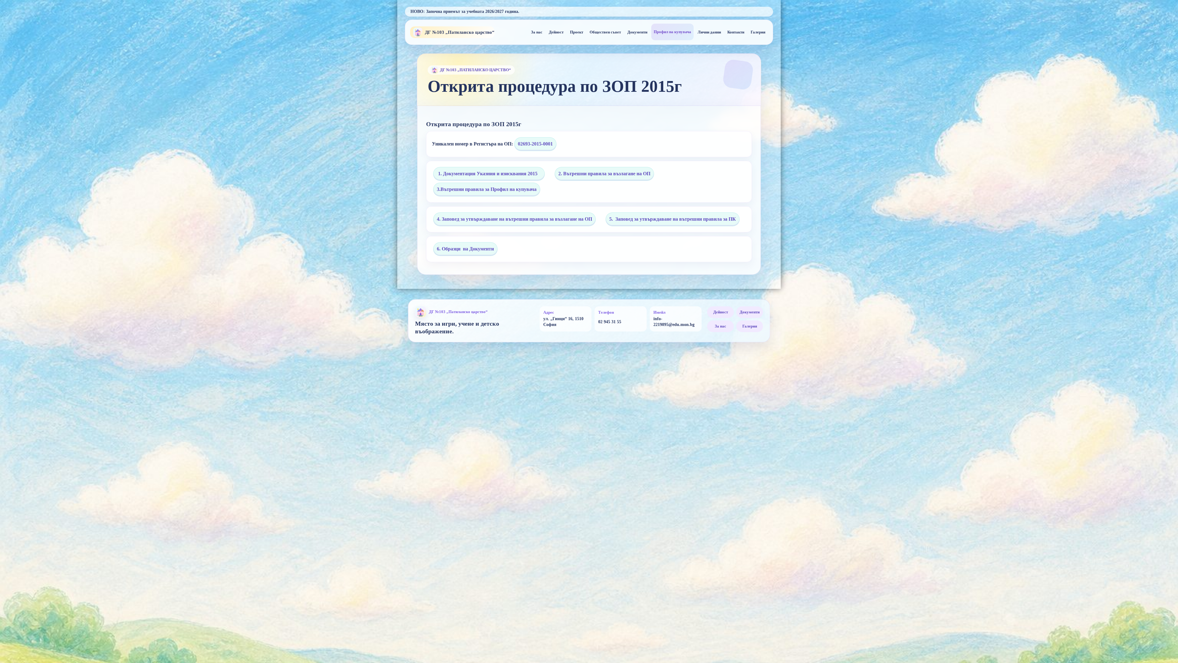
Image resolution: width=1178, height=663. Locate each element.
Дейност (556, 32)
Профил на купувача (672, 31)
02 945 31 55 (609, 322)
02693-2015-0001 (535, 143)
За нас (536, 32)
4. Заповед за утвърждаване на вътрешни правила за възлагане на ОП (514, 219)
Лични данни (709, 32)
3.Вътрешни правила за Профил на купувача (487, 189)
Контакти (735, 32)
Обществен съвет (605, 32)
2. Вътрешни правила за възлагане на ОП (604, 173)
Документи (637, 32)
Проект (576, 32)
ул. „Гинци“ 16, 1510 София (563, 321)
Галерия (758, 32)
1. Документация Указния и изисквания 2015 (489, 173)
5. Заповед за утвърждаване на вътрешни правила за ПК (672, 219)
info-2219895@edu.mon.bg (674, 321)
